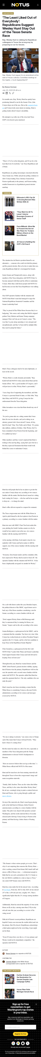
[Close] (36, 1004)
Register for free (20, 1034)
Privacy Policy (11, 1052)
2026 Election (8, 13)
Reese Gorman (11, 87)
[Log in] (38, 5)
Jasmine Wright (11, 961)
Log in (28, 1047)
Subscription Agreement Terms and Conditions (26, 1052)
